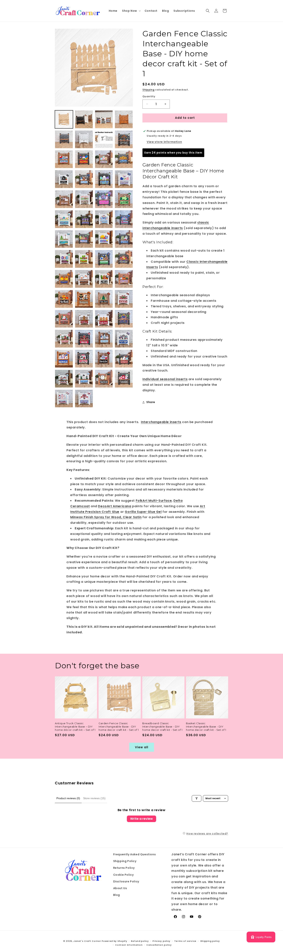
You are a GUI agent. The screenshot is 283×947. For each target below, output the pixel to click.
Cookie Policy (123, 875)
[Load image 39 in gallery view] (104, 299)
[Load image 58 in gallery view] (84, 399)
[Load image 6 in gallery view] (84, 139)
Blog (116, 895)
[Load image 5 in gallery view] (64, 139)
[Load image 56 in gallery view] (124, 379)
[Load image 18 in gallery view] (84, 199)
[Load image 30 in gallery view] (84, 259)
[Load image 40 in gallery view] (124, 299)
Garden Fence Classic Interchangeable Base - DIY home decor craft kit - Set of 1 (119, 726)
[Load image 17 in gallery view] (64, 199)
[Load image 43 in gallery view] (104, 319)
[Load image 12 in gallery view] (124, 159)
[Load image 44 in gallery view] (124, 319)
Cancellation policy (159, 944)
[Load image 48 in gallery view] (124, 339)
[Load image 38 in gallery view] (84, 299)
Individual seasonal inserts (165, 379)
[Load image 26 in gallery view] (84, 239)
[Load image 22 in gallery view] (84, 219)
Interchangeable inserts (161, 422)
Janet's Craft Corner (87, 941)
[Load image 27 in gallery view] (104, 239)
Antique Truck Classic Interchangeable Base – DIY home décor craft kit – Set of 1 (75, 726)
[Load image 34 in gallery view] (84, 279)
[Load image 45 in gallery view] (64, 339)
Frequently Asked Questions (134, 854)
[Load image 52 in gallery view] (124, 359)
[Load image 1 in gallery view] (64, 119)
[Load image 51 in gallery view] (104, 359)
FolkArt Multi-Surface (154, 500)
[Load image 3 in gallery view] (104, 119)
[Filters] (196, 798)
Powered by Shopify (114, 941)
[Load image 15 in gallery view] (104, 179)
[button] (131, 11)
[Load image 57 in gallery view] (64, 399)
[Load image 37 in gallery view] (64, 299)
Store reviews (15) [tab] (94, 798)
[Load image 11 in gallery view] (104, 159)
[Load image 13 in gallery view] (64, 179)
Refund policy (140, 941)
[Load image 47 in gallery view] (104, 339)
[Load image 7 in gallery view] (104, 139)
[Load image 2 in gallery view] (84, 119)
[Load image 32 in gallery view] (124, 259)
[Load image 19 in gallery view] (104, 199)
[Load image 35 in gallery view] (104, 279)
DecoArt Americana (114, 506)
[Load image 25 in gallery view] (64, 239)
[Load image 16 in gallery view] (124, 179)
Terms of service (185, 941)
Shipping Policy (124, 861)
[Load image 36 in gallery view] (124, 279)
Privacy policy (161, 941)
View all (141, 747)
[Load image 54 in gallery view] (84, 379)
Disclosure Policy (126, 881)
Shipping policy (210, 941)
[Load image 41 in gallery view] (64, 319)
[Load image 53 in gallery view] (64, 379)
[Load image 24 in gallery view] (124, 219)
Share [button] (150, 402)
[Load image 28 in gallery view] (124, 239)
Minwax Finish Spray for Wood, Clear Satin (106, 517)
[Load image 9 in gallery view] (64, 159)
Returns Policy (124, 868)
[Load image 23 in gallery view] (104, 219)
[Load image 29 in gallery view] (64, 259)
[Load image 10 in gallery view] (84, 159)
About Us (120, 888)
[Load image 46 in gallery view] (84, 339)
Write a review (141, 818)
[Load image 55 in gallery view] (104, 379)
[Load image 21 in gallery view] (64, 219)
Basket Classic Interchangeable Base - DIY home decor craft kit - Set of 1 (206, 726)
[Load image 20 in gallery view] (124, 199)
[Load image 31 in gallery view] (104, 259)
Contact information (128, 944)
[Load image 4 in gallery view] (124, 119)
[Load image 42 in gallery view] (84, 319)
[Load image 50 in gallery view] (84, 359)
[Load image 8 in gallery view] (124, 139)
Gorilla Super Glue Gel (143, 512)
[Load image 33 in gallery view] (64, 279)
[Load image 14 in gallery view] (84, 179)
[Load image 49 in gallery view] (64, 359)
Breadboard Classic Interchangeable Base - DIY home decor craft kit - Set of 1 (162, 726)
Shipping (148, 89)
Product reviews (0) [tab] (68, 798)
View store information (164, 142)
